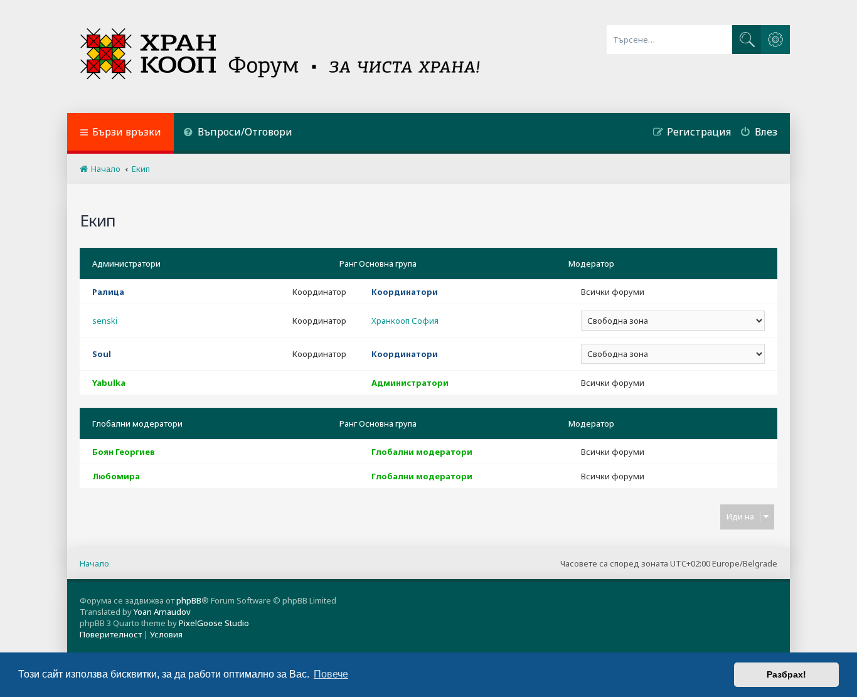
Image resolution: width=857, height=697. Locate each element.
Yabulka (108, 382)
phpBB (188, 600)
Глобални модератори (137, 423)
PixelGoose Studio (214, 623)
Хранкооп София (405, 320)
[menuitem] (238, 133)
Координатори (404, 291)
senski (104, 320)
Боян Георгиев (123, 451)
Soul (101, 353)
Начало (94, 563)
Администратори (126, 263)
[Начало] (281, 56)
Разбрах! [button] (786, 674)
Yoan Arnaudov (162, 611)
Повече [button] (331, 674)
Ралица (108, 291)
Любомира (116, 476)
